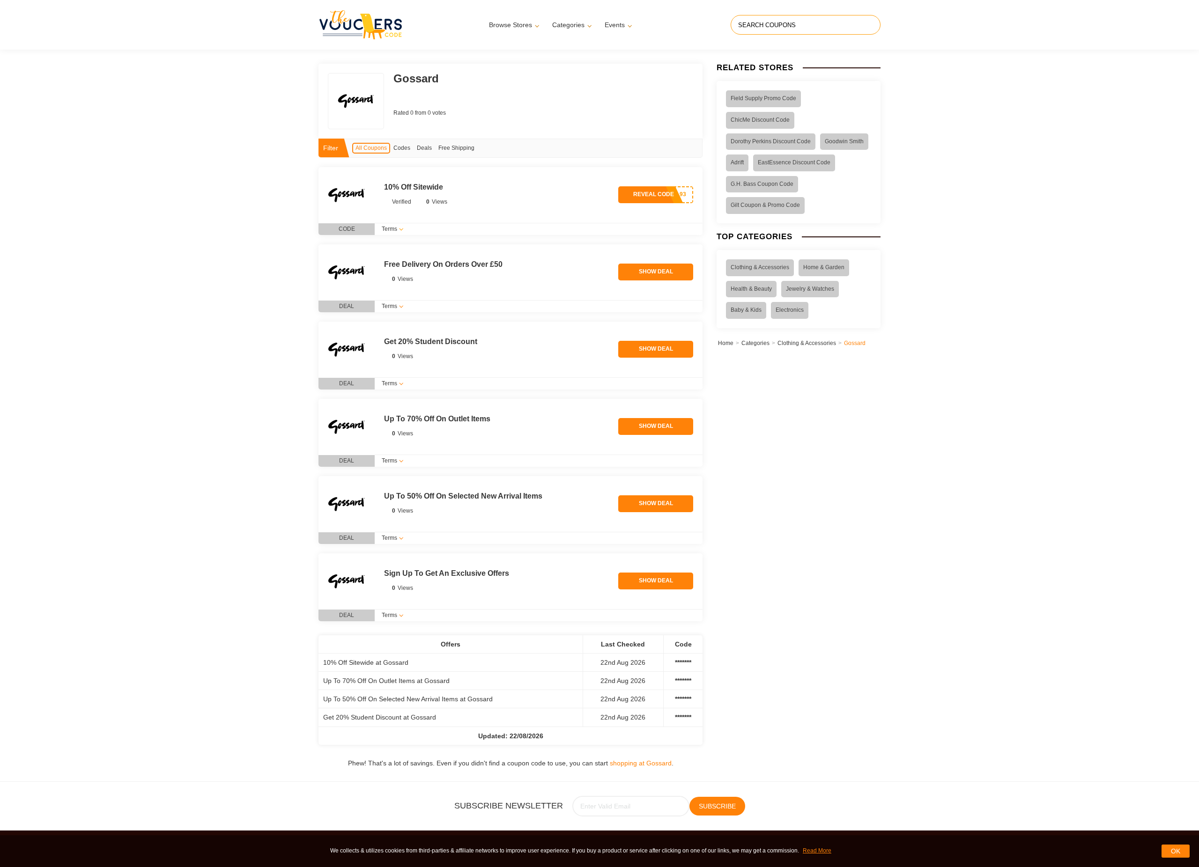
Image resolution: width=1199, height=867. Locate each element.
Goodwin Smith (844, 141)
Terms (389, 229)
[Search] (872, 25)
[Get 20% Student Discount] (346, 350)
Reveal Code (653, 194)
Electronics (790, 310)
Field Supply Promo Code (763, 98)
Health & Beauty (751, 289)
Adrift (737, 162)
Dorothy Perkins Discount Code (771, 141)
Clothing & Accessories (760, 267)
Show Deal (656, 271)
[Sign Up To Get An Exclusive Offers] (346, 581)
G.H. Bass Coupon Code (762, 184)
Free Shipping (456, 148)
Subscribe (717, 806)
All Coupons (371, 148)
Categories (568, 25)
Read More (817, 850)
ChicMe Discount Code (760, 120)
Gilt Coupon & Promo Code (765, 205)
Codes (401, 148)
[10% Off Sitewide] (346, 195)
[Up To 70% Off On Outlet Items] (346, 427)
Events (615, 25)
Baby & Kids (746, 310)
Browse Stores (510, 25)
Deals (424, 148)
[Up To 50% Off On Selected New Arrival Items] (346, 504)
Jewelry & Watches (810, 289)
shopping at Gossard (641, 763)
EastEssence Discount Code (794, 162)
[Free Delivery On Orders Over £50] (346, 272)
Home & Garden (823, 267)
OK (1175, 851)
